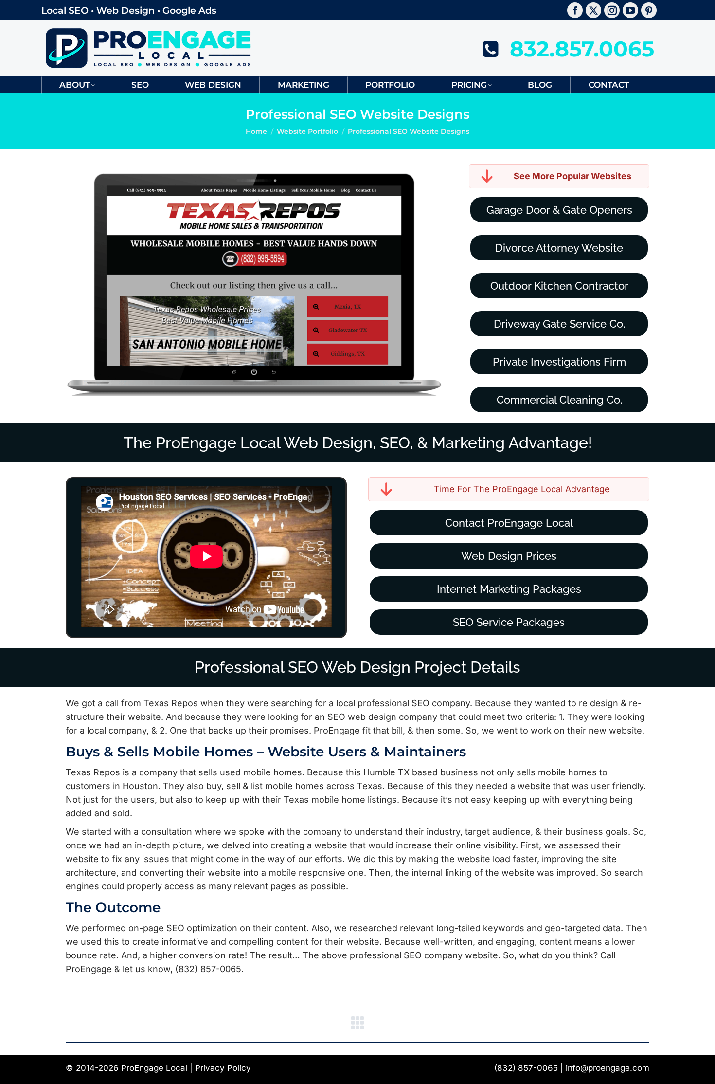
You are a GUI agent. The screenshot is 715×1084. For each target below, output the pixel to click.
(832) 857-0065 (526, 1068)
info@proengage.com (607, 1068)
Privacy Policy (223, 1068)
